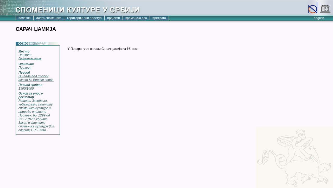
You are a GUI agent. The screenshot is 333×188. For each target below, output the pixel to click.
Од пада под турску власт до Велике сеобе (36, 78)
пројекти (113, 18)
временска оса (136, 18)
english (319, 18)
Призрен (24, 67)
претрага (159, 18)
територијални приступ (84, 18)
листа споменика (48, 18)
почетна (24, 18)
